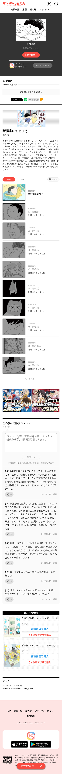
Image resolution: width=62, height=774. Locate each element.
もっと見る (29, 379)
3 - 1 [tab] (22, 179)
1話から (55, 179)
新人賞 (33, 9)
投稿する (31, 456)
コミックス (44, 9)
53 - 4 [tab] (9, 179)
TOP (9, 711)
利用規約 (31, 716)
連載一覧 (15, 9)
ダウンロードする (43, 65)
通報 (55, 494)
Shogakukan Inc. (25, 723)
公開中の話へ (31, 55)
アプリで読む (27, 766)
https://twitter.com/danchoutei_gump (18, 688)
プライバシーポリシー (45, 711)
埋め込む (35, 100)
